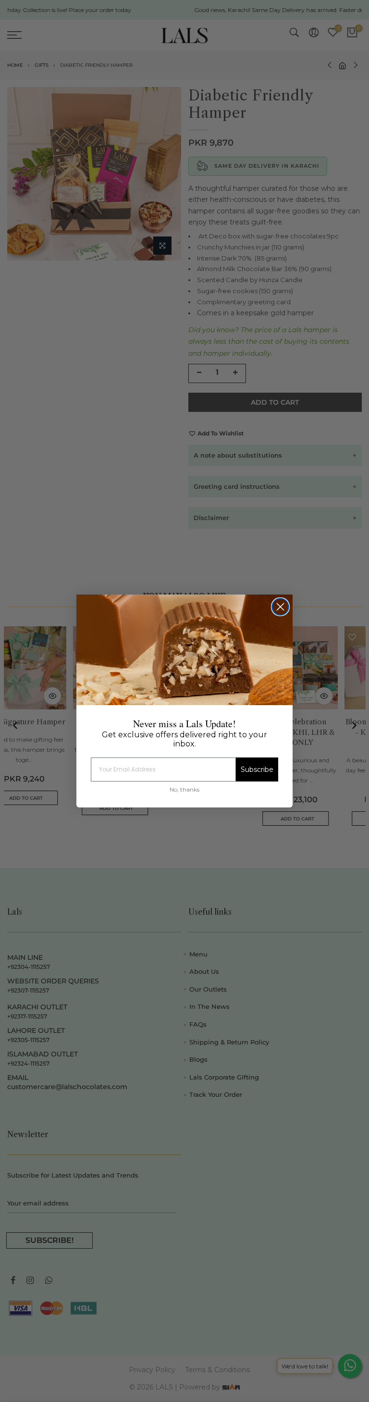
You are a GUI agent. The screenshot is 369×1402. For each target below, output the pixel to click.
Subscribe (257, 769)
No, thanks (184, 789)
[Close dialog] (280, 606)
